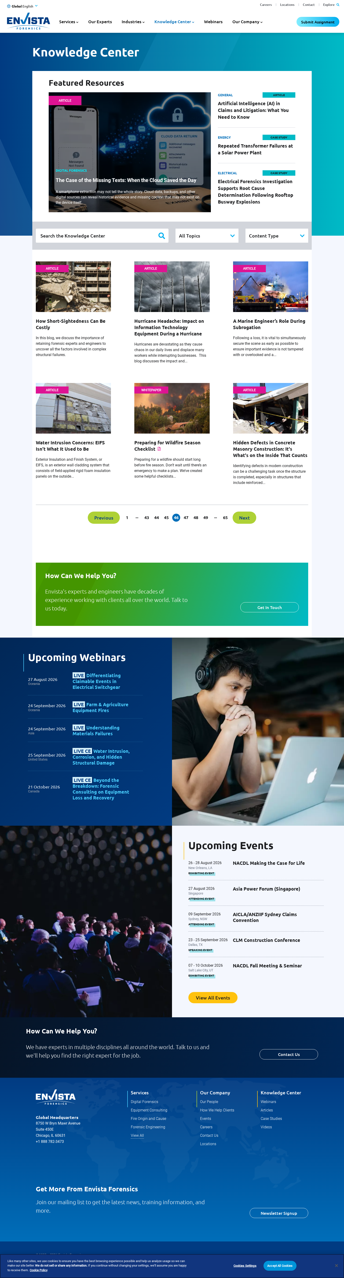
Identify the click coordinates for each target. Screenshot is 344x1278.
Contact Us (289, 1054)
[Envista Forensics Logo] (56, 1097)
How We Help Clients (217, 1110)
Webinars (213, 21)
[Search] (161, 236)
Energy (224, 137)
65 (225, 517)
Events (205, 1118)
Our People (209, 1102)
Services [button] (67, 21)
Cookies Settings (245, 1265)
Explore (329, 4)
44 (156, 517)
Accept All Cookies (280, 1265)
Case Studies (271, 1118)
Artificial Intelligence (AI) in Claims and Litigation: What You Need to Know (253, 110)
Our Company (215, 1092)
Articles (267, 1110)
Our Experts (100, 21)
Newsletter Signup (279, 1213)
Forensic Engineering (148, 1127)
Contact (309, 4)
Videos (266, 1127)
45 (166, 517)
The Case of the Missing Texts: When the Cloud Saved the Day (126, 180)
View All (137, 1135)
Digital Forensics (144, 1102)
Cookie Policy (39, 1270)
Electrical (227, 173)
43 (146, 517)
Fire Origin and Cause (148, 1118)
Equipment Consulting (149, 1110)
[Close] (336, 1265)
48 (196, 517)
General (225, 95)
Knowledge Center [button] (172, 21)
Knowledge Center (281, 1092)
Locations (287, 4)
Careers (266, 4)
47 (186, 517)
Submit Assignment (318, 21)
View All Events (213, 998)
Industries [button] (131, 21)
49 (205, 517)
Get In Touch (269, 607)
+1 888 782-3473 (50, 1141)
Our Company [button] (245, 21)
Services (140, 1092)
